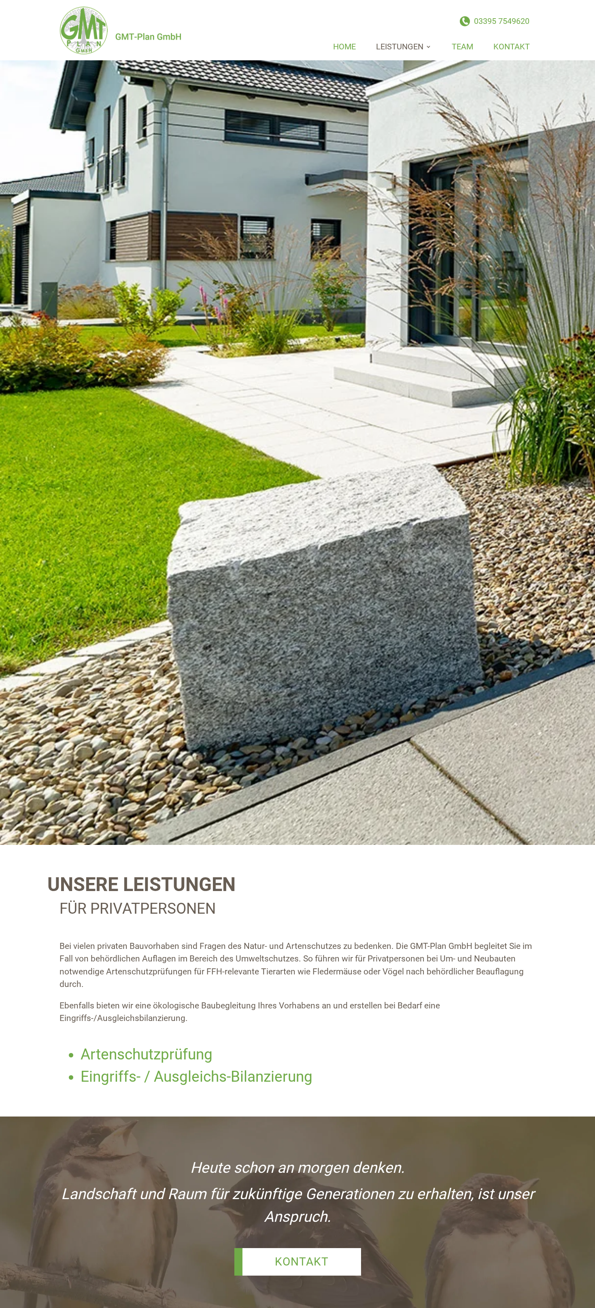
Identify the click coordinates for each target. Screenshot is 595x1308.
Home (344, 46)
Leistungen (399, 46)
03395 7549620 (501, 21)
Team (462, 46)
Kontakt (511, 46)
